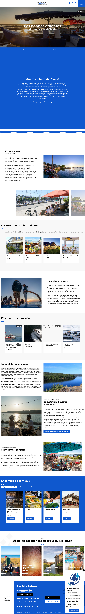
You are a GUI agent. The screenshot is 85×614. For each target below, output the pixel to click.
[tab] (13, 232)
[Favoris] (72, 3)
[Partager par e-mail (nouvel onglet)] (51, 102)
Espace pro (27, 612)
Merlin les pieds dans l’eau (8, 381)
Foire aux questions (53, 601)
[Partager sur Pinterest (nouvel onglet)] (48, 102)
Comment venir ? (52, 597)
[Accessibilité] (69, 3)
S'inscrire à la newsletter (25, 594)
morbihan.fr (58, 612)
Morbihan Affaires (47, 612)
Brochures (19, 612)
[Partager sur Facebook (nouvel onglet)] (33, 102)
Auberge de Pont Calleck (8, 384)
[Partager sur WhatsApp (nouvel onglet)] (44, 102)
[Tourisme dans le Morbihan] (42, 3)
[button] (75, 3)
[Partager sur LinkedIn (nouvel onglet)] (40, 102)
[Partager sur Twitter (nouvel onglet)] (37, 102)
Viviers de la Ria (67, 423)
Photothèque (36, 612)
